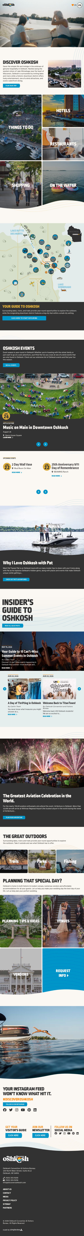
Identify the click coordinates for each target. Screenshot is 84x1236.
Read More (16, 472)
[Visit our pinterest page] (29, 1110)
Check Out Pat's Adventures (16, 579)
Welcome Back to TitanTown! (59, 703)
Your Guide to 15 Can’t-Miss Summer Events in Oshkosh (20, 653)
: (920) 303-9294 (11, 1180)
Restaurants (63, 144)
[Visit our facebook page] (4, 1110)
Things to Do (20, 127)
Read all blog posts (12, 626)
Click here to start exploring (24, 318)
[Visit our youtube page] (23, 1110)
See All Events (11, 365)
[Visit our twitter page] (11, 1110)
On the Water (63, 185)
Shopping (21, 185)
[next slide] (45, 444)
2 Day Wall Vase (22, 464)
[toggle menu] (79, 5)
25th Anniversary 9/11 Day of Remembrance (65, 466)
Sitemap (6, 1204)
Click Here (13, 1135)
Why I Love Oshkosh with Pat (28, 563)
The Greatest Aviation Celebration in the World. (37, 798)
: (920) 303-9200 (11, 1178)
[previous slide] (38, 444)
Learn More (7, 438)
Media (6, 1196)
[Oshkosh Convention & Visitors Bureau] (8, 5)
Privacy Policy (10, 1200)
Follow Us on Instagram (15, 1104)
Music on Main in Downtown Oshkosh (35, 427)
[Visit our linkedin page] (35, 1110)
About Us (7, 1189)
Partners (7, 1207)
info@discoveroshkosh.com (14, 1183)
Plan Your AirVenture (14, 817)
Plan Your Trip (11, 86)
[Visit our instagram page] (16, 1110)
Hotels (63, 110)
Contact (7, 1193)
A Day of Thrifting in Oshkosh (24, 703)
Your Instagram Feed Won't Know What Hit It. (27, 1091)
